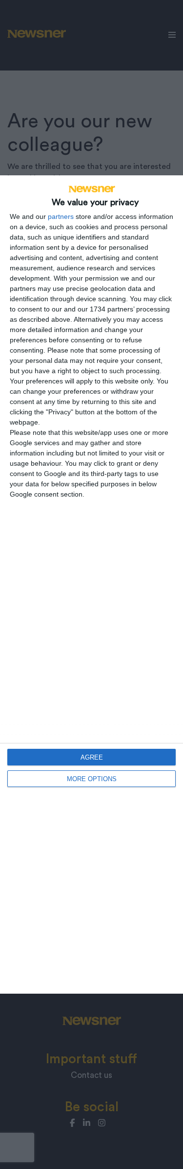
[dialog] (91, 584)
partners (61, 216)
